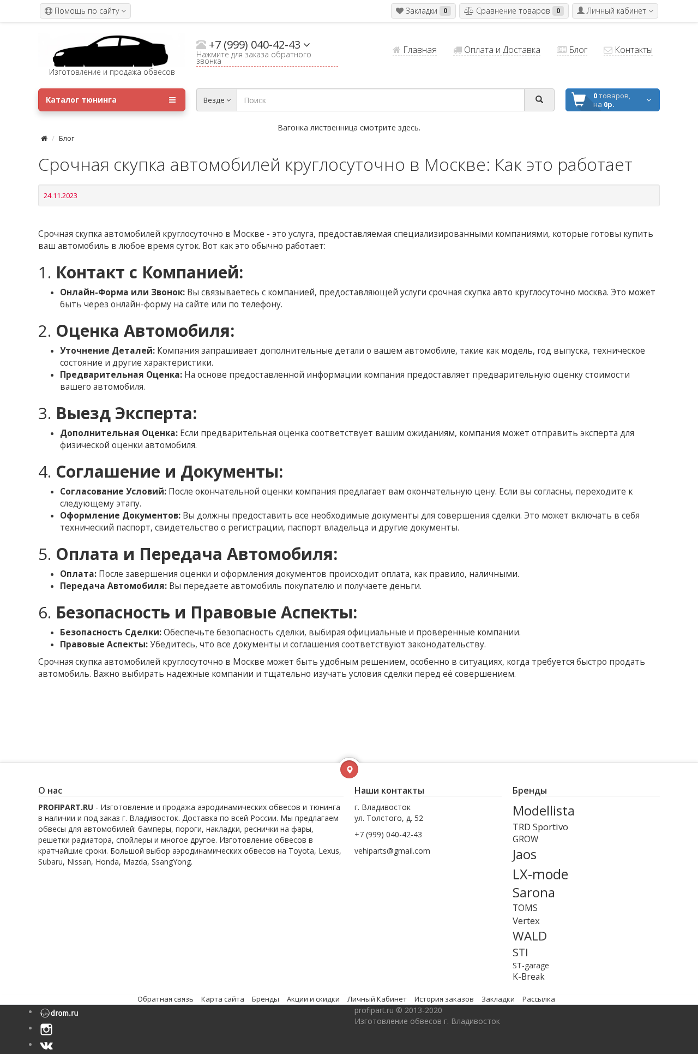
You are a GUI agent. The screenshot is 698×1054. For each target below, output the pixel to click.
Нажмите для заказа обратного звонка (253, 58)
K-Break (529, 976)
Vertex (526, 920)
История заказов (444, 999)
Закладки (498, 999)
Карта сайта (222, 999)
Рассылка (538, 999)
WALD (530, 935)
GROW (525, 839)
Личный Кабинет (377, 999)
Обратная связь (165, 999)
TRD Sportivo (540, 826)
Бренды (265, 999)
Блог (66, 138)
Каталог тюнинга (81, 99)
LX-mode (540, 874)
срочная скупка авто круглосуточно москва (518, 292)
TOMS (525, 908)
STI (520, 952)
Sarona (534, 892)
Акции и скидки (313, 999)
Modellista (544, 810)
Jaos (525, 854)
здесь (408, 127)
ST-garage (531, 965)
